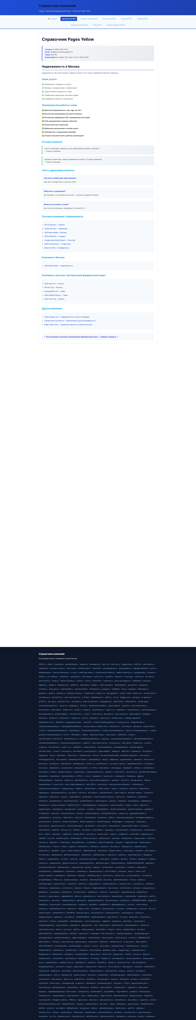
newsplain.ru (97, 776)
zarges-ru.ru (123, 813)
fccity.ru (127, 983)
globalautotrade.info (96, 900)
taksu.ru (114, 789)
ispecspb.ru (56, 834)
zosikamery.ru (82, 871)
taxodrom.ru (116, 921)
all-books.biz (147, 975)
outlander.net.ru (120, 987)
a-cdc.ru (74, 672)
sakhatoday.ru (56, 855)
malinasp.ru (94, 846)
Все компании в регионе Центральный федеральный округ (72, 337)
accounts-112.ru (64, 701)
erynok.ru (80, 813)
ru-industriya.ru (137, 784)
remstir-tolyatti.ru (117, 805)
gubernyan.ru (75, 925)
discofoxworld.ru (81, 689)
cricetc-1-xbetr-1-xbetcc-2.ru (131, 693)
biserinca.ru (43, 909)
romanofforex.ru (45, 871)
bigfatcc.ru (43, 685)
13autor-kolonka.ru (67, 681)
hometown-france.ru (74, 693)
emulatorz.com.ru (64, 1016)
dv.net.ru (153, 1000)
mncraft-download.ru (118, 809)
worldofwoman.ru (87, 801)
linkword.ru (104, 942)
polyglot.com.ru (149, 888)
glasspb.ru (132, 689)
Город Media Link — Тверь (54, 291)
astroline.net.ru (126, 888)
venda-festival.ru (133, 710)
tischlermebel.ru (96, 992)
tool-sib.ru (120, 909)
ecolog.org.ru (130, 822)
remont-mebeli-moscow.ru (104, 797)
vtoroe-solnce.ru (114, 967)
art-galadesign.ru (45, 880)
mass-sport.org (68, 942)
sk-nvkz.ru (133, 938)
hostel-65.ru (97, 681)
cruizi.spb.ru (140, 971)
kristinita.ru (122, 801)
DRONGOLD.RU (144, 938)
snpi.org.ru (116, 838)
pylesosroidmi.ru (92, 1004)
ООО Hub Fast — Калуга (54, 284)
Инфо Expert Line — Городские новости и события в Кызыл (68, 325)
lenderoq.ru (82, 884)
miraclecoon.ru (95, 689)
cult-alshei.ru (69, 917)
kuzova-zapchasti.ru (93, 921)
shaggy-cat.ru (125, 697)
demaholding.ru (95, 759)
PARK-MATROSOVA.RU (135, 863)
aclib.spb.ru (69, 954)
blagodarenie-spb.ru (74, 722)
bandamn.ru (53, 718)
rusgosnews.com (131, 842)
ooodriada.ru (91, 983)
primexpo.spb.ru (136, 830)
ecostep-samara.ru (71, 880)
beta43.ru (112, 962)
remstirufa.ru (143, 797)
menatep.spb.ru (91, 1012)
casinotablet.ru (75, 797)
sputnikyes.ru (87, 855)
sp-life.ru (77, 710)
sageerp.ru (106, 921)
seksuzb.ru (105, 739)
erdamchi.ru (43, 801)
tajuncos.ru (69, 780)
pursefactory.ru (102, 764)
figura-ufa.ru (82, 1000)
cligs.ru (112, 1004)
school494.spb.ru (78, 842)
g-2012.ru (42, 701)
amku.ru (94, 1008)
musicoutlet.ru (72, 987)
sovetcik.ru (139, 913)
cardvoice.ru (108, 776)
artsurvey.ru (132, 1016)
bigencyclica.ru (147, 834)
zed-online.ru (127, 726)
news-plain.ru (104, 768)
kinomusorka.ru (90, 817)
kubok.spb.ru (142, 867)
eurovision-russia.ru (57, 668)
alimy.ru (131, 871)
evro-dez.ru (43, 768)
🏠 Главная (52, 19)
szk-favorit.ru (67, 888)
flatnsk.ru (87, 888)
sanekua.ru (92, 962)
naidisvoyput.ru (93, 996)
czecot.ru (130, 971)
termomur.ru (120, 797)
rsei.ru (83, 996)
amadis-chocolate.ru (70, 822)
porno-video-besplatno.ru (75, 784)
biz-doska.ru (93, 793)
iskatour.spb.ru (104, 838)
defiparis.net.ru (72, 1008)
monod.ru (114, 979)
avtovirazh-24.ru (111, 971)
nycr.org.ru (67, 929)
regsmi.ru (72, 846)
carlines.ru (78, 888)
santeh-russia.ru (45, 913)
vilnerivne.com (91, 967)
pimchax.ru (137, 726)
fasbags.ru (147, 714)
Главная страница (108, 337)
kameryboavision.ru (86, 863)
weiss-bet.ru (54, 797)
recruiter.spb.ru (108, 867)
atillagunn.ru (74, 706)
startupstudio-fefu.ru (109, 813)
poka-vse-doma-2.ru (72, 697)
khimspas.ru (150, 1016)
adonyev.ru (139, 677)
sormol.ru (80, 681)
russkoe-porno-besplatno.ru (49, 789)
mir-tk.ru (66, 735)
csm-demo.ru (76, 701)
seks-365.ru (91, 784)
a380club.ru (114, 759)
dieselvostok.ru (145, 842)
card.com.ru (43, 863)
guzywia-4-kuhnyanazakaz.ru (50, 735)
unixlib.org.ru (78, 1012)
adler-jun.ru (43, 718)
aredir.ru (141, 1016)
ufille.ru (50, 664)
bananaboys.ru (80, 962)
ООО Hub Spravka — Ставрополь (57, 244)
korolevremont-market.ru (105, 672)
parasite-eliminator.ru (62, 938)
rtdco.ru (96, 755)
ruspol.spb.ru (84, 933)
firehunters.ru (143, 689)
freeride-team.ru (85, 668)
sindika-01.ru (68, 710)
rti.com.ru (131, 904)
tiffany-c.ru (58, 880)
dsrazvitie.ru (127, 921)
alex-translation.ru (139, 962)
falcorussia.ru (44, 826)
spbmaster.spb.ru (59, 987)
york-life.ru (125, 780)
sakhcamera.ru (114, 826)
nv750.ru (79, 776)
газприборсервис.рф (56, 992)
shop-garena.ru (112, 693)
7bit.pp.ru (133, 859)
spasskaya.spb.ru (45, 975)
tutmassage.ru (117, 822)
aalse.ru (105, 759)
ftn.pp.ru (53, 921)
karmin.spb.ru (71, 992)
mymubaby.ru (92, 842)
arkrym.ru (113, 801)
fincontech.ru (65, 718)
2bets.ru (112, 817)
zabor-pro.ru (43, 921)
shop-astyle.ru (56, 979)
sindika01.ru (120, 710)
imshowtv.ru (71, 909)
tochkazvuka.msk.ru (110, 884)
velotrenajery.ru (120, 685)
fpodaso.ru (152, 672)
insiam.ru (113, 834)
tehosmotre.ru (130, 701)
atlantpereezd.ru (45, 672)
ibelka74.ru (148, 996)
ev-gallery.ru (146, 697)
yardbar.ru (134, 992)
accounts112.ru (57, 697)
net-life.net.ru (90, 826)
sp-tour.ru (143, 909)
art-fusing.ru (95, 958)
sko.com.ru (107, 880)
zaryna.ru (64, 797)
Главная (42, 11)
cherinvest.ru (103, 851)
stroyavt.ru (145, 826)
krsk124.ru (131, 867)
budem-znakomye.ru (124, 672)
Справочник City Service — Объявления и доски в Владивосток (69, 321)
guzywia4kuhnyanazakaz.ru (122, 739)
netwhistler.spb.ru (147, 1004)
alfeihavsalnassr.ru (46, 780)
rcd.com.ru (137, 954)
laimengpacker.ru (76, 921)
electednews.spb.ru (106, 1008)
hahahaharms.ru (97, 697)
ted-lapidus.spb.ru (46, 938)
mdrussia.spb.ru (103, 979)
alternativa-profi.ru (107, 1016)
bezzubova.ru (138, 884)
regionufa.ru (43, 797)
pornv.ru (153, 668)
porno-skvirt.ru (44, 681)
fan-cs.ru (152, 909)
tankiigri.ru (140, 1008)
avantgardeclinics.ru (46, 967)
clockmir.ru (138, 967)
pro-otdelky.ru (52, 677)
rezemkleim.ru (57, 809)
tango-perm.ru (44, 851)
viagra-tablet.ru (135, 714)
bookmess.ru (93, 942)
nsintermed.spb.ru (96, 971)
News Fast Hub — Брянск (54, 299)
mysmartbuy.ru (79, 772)
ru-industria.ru (44, 813)
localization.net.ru (138, 950)
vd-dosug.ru (129, 677)
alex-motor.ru (113, 888)
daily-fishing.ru (95, 950)
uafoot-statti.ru (114, 706)
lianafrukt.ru (102, 962)
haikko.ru (42, 859)
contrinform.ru (79, 979)
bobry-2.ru (102, 967)
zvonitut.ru (91, 809)
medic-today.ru (104, 789)
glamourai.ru (134, 917)
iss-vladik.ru (60, 1008)
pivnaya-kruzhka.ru (58, 805)
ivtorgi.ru (111, 929)
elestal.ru (94, 685)
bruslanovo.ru (93, 892)
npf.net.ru (124, 859)
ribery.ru (147, 780)
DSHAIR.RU (70, 913)
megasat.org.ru (124, 950)
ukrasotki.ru (64, 677)
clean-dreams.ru (101, 801)
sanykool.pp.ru (66, 1012)
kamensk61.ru (145, 979)
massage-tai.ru (70, 809)
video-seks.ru (111, 735)
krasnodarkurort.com (57, 909)
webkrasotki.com (89, 851)
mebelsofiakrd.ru (45, 950)
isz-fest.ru (65, 859)
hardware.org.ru (63, 867)
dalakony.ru (152, 900)
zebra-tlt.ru (55, 813)
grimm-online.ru (106, 987)
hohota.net (122, 871)
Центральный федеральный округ (58, 11)
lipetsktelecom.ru (71, 739)
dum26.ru (73, 933)
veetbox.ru (84, 664)
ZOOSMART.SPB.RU (138, 900)
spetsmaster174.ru (46, 933)
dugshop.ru (53, 842)
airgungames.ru (106, 701)
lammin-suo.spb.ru (90, 838)
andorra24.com (118, 925)
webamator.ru (54, 768)
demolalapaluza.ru (89, 805)
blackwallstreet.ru (132, 925)
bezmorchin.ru (149, 830)
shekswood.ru (83, 992)
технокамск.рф (68, 983)
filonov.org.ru (55, 983)
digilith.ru (79, 789)
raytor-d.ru (63, 706)
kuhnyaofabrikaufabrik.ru (91, 730)
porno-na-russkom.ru (122, 681)
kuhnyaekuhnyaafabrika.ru (49, 743)
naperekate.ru (74, 730)
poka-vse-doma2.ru (90, 701)
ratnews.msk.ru (148, 958)
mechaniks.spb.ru (61, 946)
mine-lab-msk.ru (76, 714)
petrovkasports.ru (82, 780)
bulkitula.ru (61, 693)
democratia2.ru (45, 942)
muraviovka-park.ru (71, 801)
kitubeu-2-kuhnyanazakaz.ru (113, 730)
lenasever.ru (143, 685)
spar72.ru (131, 1008)
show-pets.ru (54, 689)
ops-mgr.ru (52, 701)
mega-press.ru (127, 664)
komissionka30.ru (82, 954)
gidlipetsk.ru (43, 892)
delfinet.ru (74, 685)
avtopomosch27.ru (81, 768)
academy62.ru (104, 904)
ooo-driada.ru (55, 892)
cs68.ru (85, 735)
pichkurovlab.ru (91, 789)
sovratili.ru (109, 677)
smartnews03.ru (67, 689)
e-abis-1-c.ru (110, 710)
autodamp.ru (44, 776)
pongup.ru (106, 689)
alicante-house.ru (136, 996)
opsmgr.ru (136, 697)
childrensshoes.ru (132, 946)
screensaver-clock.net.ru (88, 859)
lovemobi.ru (43, 1016)
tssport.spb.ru (104, 925)
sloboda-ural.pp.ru (96, 871)
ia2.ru (41, 834)
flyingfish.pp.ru (44, 954)
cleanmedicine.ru (45, 784)
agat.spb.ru (150, 863)
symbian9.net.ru (59, 913)
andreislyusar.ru (79, 764)
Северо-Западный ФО (89, 19)
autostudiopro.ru (125, 668)
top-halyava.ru (44, 697)
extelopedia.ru (76, 838)
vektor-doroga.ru (106, 685)
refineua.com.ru (116, 942)
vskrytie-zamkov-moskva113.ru (51, 739)
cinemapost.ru (94, 664)
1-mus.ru (87, 714)
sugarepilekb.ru (67, 896)
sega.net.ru (144, 1000)
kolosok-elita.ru (79, 834)
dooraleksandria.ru (46, 714)
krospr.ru (55, 681)
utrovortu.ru (57, 817)
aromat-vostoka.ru (46, 875)
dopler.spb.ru (143, 896)
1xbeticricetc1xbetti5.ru (98, 706)
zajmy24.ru (87, 722)
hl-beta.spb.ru (65, 842)
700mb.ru (72, 1000)
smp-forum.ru (108, 875)
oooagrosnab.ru (140, 672)
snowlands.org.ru (117, 946)
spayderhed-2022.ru (135, 764)
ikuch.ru (59, 929)
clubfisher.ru (131, 797)
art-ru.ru (52, 1016)
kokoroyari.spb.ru (45, 884)
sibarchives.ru (66, 764)
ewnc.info (74, 859)
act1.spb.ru (137, 888)
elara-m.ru (79, 817)
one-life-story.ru (150, 693)
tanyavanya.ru (103, 805)
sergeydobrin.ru (95, 884)
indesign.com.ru (45, 996)
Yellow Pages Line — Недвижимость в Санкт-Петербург (66, 317)
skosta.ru (87, 946)
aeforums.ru (112, 855)
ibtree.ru (56, 1012)
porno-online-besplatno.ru (100, 780)
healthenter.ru (146, 801)
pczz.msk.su (66, 971)
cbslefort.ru (105, 958)
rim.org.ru (124, 917)
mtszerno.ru (83, 950)
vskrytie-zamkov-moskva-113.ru (95, 726)
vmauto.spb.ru (44, 979)
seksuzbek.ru (75, 677)
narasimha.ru (55, 776)
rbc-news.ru (149, 677)
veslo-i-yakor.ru (120, 793)
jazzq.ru (122, 971)
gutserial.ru (91, 979)
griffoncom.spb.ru (103, 863)
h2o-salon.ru (115, 846)
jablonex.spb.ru (81, 942)
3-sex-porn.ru (97, 714)
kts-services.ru (44, 710)
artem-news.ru (142, 904)
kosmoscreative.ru (133, 875)
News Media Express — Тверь (56, 295)
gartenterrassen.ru (105, 1012)
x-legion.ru (86, 710)
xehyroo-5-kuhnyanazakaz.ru (137, 730)
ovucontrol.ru (102, 784)
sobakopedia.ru (53, 859)
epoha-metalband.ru (106, 842)
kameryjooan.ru (118, 896)
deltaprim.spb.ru (141, 846)
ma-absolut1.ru (67, 768)
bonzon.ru (51, 1008)
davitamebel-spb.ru (120, 880)
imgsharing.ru (44, 793)
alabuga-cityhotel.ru (141, 668)
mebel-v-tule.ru (84, 909)
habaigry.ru (147, 855)
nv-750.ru (94, 768)
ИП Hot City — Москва (53, 287)
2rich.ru (88, 681)
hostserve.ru (108, 681)
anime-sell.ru (143, 987)
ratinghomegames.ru (47, 925)
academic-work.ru (66, 962)
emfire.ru (42, 677)
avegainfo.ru (123, 834)
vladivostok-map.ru (97, 735)
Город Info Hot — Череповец (55, 229)
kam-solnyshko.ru (108, 933)
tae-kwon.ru (91, 834)
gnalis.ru (52, 693)
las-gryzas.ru (85, 1008)
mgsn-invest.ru (106, 996)
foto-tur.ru (83, 793)
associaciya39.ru (122, 830)
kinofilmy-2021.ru (74, 805)
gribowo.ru (43, 693)
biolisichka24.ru (103, 809)
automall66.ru (109, 992)
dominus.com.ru (45, 1012)
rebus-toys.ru (105, 718)
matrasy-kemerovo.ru (95, 772)
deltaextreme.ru (45, 958)
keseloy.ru (43, 992)
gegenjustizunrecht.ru (138, 813)
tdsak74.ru (56, 830)
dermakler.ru (121, 1016)
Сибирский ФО (142, 19)
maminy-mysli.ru (80, 975)
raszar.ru (132, 735)
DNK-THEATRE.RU (46, 946)
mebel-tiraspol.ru (133, 975)
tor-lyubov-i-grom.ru (118, 764)
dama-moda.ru (107, 938)
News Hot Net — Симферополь (56, 248)
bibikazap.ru (121, 1004)
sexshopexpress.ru (110, 668)
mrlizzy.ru (144, 946)
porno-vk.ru (98, 677)
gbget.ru (140, 776)
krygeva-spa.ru (140, 838)
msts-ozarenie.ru (103, 896)
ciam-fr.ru (105, 664)
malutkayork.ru (127, 846)
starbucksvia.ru (63, 685)
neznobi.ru (147, 681)
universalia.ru (87, 797)
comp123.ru (123, 789)
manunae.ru (131, 776)
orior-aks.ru (43, 888)
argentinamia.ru (126, 759)
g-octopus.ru (54, 764)
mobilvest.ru (71, 875)
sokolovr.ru (144, 805)
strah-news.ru (71, 668)
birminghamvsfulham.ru (145, 817)
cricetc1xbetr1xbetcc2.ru (48, 706)
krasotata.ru (59, 664)
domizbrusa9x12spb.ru (148, 772)
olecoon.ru (119, 677)
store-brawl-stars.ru (139, 706)
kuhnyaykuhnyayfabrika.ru (71, 743)
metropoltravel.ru (106, 793)
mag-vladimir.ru (122, 992)
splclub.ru (115, 780)
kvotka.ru (76, 830)
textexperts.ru (44, 805)
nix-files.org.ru (44, 855)
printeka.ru (118, 1012)
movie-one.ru (149, 759)
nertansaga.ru (116, 768)
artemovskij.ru (130, 896)
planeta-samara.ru (65, 772)
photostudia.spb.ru (70, 904)
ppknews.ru (58, 917)
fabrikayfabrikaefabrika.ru (72, 726)
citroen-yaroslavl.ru (133, 958)
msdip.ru (128, 805)
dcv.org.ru (141, 929)
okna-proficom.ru (68, 813)
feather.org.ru (121, 1008)
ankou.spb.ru (129, 851)
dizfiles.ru (137, 768)
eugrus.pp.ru (109, 830)
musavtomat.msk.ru (112, 913)
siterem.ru (103, 892)
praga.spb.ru (141, 822)
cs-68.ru (153, 730)
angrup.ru (96, 867)
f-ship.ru (64, 846)
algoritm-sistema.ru (135, 809)
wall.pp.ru (80, 1004)
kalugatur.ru (142, 859)
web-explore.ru (149, 664)
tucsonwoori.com (124, 962)
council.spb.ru (114, 892)
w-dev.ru (56, 846)
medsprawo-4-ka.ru (46, 722)
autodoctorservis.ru (58, 826)
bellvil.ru (42, 1008)
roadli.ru (53, 772)
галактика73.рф (95, 880)
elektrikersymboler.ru (72, 855)
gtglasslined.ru (87, 925)
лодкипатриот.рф (128, 892)
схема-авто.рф (77, 867)
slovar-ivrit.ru (58, 784)
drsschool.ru (125, 900)
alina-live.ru (93, 1000)
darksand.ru (93, 718)
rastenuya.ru (43, 668)
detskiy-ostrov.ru (115, 851)
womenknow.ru (120, 1000)
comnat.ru (115, 859)
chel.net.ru (151, 838)
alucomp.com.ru (78, 1016)
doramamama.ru (55, 801)
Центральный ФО (69, 19)
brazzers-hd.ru (149, 726)
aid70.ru (152, 896)
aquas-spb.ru (79, 967)
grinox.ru (78, 896)
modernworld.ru (94, 938)
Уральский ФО (126, 19)
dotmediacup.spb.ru (118, 975)
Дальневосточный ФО (79, 25)
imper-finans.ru (113, 917)
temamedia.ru (83, 958)
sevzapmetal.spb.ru (141, 933)
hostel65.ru (116, 689)
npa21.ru (76, 929)
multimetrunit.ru (132, 909)
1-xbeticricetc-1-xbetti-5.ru (94, 693)
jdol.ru (136, 805)
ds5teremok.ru (57, 954)
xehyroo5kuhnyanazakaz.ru (49, 726)
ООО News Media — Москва (55, 232)
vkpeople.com (66, 975)
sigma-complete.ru (79, 938)
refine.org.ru (124, 979)
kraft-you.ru (115, 664)
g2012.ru (108, 697)
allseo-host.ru (118, 701)
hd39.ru (128, 954)
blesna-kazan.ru (60, 884)
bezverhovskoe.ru (112, 900)
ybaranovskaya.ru (45, 917)
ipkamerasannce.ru (121, 996)
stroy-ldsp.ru (105, 946)
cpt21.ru (48, 834)
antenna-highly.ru (61, 714)
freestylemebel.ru (59, 996)
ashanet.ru (109, 772)
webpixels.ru (55, 971)
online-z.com (140, 871)
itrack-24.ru (97, 668)
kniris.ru (57, 975)
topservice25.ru (62, 925)
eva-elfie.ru (72, 793)
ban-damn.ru (109, 714)
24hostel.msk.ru (45, 846)
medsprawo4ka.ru (138, 722)
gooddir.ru (55, 851)
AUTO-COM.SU (111, 871)
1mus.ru (85, 718)
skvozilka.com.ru (130, 1012)
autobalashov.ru (45, 817)
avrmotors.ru (147, 875)
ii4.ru (96, 925)
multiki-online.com (74, 851)
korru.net (51, 838)
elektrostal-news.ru (86, 672)
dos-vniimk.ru (133, 1000)
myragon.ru (83, 904)
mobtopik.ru (96, 909)
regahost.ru (67, 834)
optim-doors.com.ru (46, 929)
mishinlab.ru (136, 681)
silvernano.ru (85, 685)
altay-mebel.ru (141, 942)
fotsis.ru (133, 880)
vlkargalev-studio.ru (59, 1000)
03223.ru (42, 664)
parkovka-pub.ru (144, 1012)
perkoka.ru (138, 759)
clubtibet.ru (149, 884)
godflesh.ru (149, 809)
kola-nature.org (45, 987)
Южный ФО (97, 25)
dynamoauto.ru (55, 888)
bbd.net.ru (82, 875)
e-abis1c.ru (126, 706)
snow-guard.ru (61, 759)
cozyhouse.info (45, 1000)
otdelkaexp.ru (60, 875)
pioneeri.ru (57, 822)
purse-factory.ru (121, 714)
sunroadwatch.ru (118, 958)
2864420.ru (60, 722)
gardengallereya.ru (118, 904)
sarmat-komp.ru (45, 822)
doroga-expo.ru (137, 780)
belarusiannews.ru (106, 1000)
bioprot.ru (146, 954)
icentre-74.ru (107, 954)
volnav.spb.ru (105, 859)
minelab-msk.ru (118, 718)
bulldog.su (95, 987)
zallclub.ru (122, 855)
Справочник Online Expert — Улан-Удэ (59, 240)
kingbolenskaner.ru (99, 888)
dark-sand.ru (56, 710)
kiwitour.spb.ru (145, 992)
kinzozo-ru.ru (66, 830)
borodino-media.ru (135, 793)
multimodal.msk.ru (135, 855)
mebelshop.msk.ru (94, 875)
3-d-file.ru (86, 697)
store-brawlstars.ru (148, 710)
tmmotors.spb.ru (83, 913)
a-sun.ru (95, 946)
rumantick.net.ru (71, 950)
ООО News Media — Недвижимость (58, 266)
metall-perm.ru (44, 900)
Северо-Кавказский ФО (116, 25)
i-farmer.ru (56, 942)
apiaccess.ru (81, 900)
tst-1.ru (116, 697)
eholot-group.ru (121, 938)
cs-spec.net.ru (128, 942)
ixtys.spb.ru (118, 983)
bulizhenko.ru (58, 950)
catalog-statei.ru (129, 929)
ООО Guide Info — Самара (54, 236)
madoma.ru (58, 780)
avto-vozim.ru (102, 826)
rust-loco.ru (43, 842)
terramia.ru (93, 904)
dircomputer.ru (134, 801)
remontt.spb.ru (55, 904)
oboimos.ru (144, 925)
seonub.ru (81, 809)
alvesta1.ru (139, 851)
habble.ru (52, 685)
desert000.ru (101, 929)
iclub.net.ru (43, 896)
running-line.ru (127, 838)
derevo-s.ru (68, 979)
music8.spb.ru (120, 867)
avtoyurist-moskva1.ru (47, 867)
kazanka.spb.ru (55, 863)
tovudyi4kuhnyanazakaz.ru (89, 739)
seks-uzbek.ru (87, 677)
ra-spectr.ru (79, 983)
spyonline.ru (70, 871)
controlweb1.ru (44, 830)
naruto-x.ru (90, 764)
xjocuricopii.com (97, 913)
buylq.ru (69, 967)
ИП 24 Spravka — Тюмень (54, 225)
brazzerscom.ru (123, 722)
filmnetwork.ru (83, 846)
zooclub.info (43, 983)
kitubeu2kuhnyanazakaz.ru (57, 730)
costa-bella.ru (98, 830)
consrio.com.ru (103, 834)
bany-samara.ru (73, 996)
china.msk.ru (84, 987)
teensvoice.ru (144, 789)
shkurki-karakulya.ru (87, 822)
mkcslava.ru (102, 817)
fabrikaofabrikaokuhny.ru (143, 739)
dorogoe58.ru (63, 921)
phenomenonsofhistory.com (49, 1004)
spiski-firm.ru (68, 817)
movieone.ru (149, 764)
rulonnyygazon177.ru (46, 759)
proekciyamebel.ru (98, 917)
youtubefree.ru (148, 768)
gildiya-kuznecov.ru (70, 863)
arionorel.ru (92, 975)
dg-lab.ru (88, 867)
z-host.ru (42, 730)
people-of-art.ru (125, 884)
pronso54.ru (132, 685)
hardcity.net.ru (139, 921)
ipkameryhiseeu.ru (61, 933)
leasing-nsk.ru (118, 954)
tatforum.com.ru (92, 1016)
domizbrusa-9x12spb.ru (78, 759)
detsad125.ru (67, 892)
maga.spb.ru (132, 987)
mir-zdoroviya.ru (80, 892)
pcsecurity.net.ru (108, 909)
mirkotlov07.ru (57, 958)
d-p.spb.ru (84, 880)
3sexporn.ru (75, 718)
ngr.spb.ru (119, 842)
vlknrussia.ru (76, 735)
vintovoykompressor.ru (125, 817)
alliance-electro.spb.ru (130, 826)
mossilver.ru (72, 884)
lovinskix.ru (43, 689)
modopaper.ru (120, 776)
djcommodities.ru (68, 776)
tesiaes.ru (152, 859)
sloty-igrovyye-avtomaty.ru (119, 784)
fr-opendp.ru (95, 933)
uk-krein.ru (134, 979)
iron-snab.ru (86, 830)
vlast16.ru (42, 838)
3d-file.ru (83, 706)
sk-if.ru (41, 962)
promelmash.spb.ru (104, 983)
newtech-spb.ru (45, 809)
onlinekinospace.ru (92, 813)
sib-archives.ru (98, 710)
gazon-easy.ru (54, 896)
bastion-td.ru (120, 875)
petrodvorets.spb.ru (80, 971)
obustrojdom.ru (128, 913)
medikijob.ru (43, 904)
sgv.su (63, 851)
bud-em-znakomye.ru (61, 672)
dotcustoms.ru (132, 772)
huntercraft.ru (149, 967)
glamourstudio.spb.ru (140, 983)
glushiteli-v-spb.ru (110, 950)
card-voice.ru (144, 755)
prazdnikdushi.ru (71, 664)
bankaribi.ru (122, 735)
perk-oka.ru (43, 764)
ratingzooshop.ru (68, 900)
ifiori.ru (118, 929)
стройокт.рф (44, 971)
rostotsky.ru (148, 793)
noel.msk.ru (60, 967)
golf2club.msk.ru (99, 855)
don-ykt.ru (134, 789)
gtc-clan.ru (104, 1004)
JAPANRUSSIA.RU (83, 917)
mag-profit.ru (95, 954)
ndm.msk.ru (56, 900)
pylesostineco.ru (89, 896)
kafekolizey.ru (142, 892)
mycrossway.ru (71, 958)
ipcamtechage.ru (75, 946)
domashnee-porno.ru (59, 793)
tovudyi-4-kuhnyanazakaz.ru (104, 722)
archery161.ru (135, 834)
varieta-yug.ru (143, 701)
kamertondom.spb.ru (75, 826)
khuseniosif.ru (103, 975)
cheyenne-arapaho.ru (124, 933)
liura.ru (124, 689)
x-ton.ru (88, 776)
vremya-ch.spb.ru (88, 929)
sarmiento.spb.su (62, 838)
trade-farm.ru (120, 772)
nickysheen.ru (127, 967)
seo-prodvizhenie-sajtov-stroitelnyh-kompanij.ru (119, 755)
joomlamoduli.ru (52, 962)
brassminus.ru (145, 917)
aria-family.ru (44, 772)
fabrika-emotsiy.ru (118, 863)
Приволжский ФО (109, 19)
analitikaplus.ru (58, 871)
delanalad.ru (128, 768)
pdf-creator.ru (150, 851)
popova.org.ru (133, 1004)
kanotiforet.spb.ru (104, 822)
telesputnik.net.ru (68, 1004)
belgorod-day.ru (68, 789)
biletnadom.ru (114, 726)
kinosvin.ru (104, 846)
